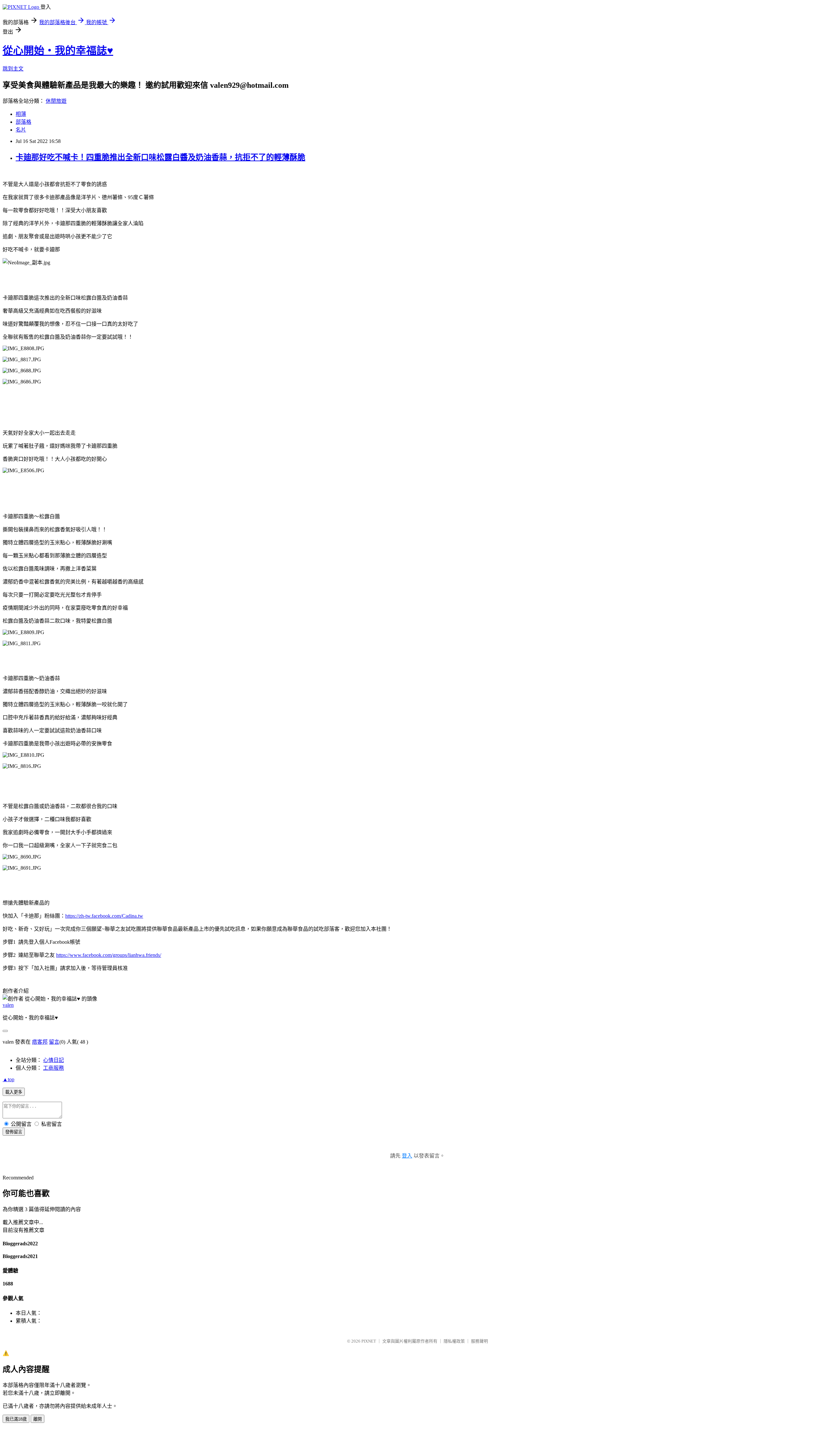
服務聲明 (479, 1341)
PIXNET (368, 1341)
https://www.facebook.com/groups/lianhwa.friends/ (108, 955)
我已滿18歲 (16, 1419)
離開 (37, 1419)
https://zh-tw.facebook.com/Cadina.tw (104, 916)
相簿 (21, 114)
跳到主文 (13, 68)
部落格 (23, 122)
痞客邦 (40, 1042)
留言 (54, 1042)
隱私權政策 (454, 1341)
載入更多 (13, 1092)
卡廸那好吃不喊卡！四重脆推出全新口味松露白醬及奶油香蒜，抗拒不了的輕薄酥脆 (160, 157)
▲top (8, 1079)
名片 (21, 129)
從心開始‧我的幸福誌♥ (58, 50)
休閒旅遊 (56, 101)
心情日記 (53, 1060)
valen (8, 1005)
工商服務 (53, 1068)
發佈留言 (13, 1131)
